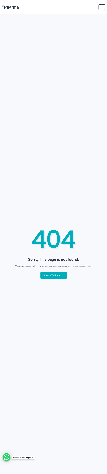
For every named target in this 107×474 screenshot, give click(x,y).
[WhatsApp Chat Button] (6, 457)
